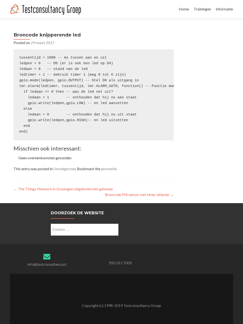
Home (184, 9)
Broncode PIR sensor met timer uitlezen (139, 194)
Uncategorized (64, 168)
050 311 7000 (120, 262)
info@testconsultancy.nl (46, 264)
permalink (109, 168)
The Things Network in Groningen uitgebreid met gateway (63, 189)
